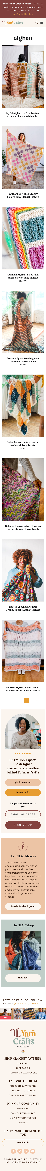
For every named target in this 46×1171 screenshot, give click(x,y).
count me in (23, 1142)
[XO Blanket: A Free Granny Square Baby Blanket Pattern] (23, 157)
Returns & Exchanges (23, 1073)
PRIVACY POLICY (23, 1159)
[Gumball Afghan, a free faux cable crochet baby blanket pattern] (23, 238)
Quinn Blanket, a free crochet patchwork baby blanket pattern (23, 445)
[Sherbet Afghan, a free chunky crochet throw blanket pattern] (23, 651)
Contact (23, 1122)
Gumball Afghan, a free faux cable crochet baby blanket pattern (23, 278)
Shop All (23, 1063)
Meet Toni (23, 1108)
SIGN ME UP (23, 825)
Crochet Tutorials (23, 1090)
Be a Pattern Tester (23, 1118)
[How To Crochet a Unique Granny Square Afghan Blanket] (23, 570)
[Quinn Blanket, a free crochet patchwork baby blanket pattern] (23, 406)
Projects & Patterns (23, 1086)
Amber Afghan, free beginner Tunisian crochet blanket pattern (23, 361)
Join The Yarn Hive (23, 1113)
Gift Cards (23, 1068)
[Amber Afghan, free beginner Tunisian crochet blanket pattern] (23, 322)
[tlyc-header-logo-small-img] (12, 21)
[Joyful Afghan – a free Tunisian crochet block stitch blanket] (23, 76)
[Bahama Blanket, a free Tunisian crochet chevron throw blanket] (23, 489)
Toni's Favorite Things (23, 1095)
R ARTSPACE (33, 1162)
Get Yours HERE (21, 14)
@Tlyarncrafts (26, 1003)
